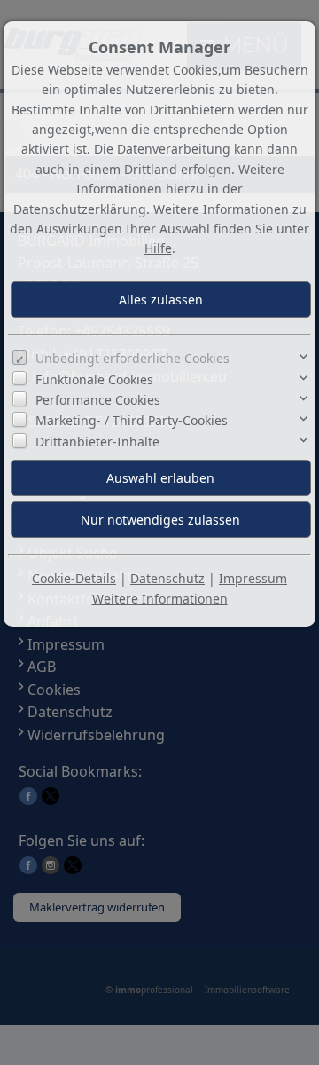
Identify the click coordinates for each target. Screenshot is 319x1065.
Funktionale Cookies (94, 379)
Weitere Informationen (160, 598)
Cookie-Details (74, 578)
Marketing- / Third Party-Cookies (131, 420)
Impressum (253, 578)
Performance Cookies (97, 399)
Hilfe (158, 248)
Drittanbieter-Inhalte (97, 441)
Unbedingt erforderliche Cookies (132, 358)
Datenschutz (167, 578)
